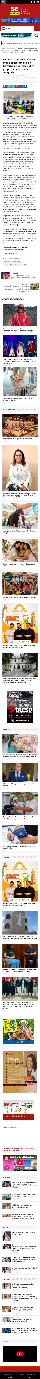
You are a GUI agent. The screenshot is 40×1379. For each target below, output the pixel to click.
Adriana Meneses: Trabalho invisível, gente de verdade (24, 1269)
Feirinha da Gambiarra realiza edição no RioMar (19, 597)
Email (35, 81)
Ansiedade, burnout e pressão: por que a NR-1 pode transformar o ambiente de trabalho (24, 1286)
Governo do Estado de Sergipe (27, 77)
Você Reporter (12, 1378)
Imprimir (28, 81)
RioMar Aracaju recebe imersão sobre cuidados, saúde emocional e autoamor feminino (19, 565)
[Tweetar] (9, 86)
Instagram (9, 249)
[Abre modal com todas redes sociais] (25, 86)
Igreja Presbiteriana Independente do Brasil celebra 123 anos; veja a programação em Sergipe (19, 937)
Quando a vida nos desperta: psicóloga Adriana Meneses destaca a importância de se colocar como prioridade (24, 1247)
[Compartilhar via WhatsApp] (13, 86)
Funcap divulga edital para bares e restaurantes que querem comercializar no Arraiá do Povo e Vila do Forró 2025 (16, 289)
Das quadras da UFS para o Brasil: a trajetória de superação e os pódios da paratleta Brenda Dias (24, 1330)
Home (4, 1378)
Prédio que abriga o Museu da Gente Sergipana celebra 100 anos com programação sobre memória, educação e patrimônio (19, 680)
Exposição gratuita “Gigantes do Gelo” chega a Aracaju (18, 532)
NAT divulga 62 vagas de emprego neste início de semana (19, 785)
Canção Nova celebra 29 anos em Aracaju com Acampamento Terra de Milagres (18, 646)
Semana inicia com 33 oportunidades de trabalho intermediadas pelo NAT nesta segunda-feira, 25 (19, 756)
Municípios (22, 1378)
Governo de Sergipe (12, 77)
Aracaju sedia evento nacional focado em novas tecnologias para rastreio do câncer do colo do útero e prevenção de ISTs (19, 495)
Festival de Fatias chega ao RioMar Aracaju (17, 439)
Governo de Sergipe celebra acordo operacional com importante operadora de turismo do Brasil (24, 1216)
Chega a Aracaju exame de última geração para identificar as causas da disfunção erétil (23, 1259)
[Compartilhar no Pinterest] (17, 86)
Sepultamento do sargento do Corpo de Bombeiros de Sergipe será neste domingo (18, 330)
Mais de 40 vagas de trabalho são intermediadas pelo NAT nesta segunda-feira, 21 (19, 818)
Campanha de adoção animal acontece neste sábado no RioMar (18, 399)
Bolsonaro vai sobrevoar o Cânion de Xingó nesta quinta (24, 1195)
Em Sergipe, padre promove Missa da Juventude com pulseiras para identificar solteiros (19, 970)
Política (23, 76)
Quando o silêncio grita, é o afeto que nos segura (23, 1233)
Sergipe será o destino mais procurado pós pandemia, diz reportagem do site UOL (22, 1205)
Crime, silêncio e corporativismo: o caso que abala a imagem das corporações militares (24, 1319)
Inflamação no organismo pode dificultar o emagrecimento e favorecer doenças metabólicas (23, 1309)
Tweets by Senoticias (10, 1127)
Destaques (18, 76)
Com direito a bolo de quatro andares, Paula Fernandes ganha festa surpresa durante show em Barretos (19, 361)
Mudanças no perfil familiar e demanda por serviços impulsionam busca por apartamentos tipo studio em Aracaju (24, 1297)
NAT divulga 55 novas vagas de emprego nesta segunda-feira (18, 847)
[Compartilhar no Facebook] (5, 86)
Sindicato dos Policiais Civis (10, 79)
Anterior (16, 273)
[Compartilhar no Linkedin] (21, 86)
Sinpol (21, 79)
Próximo (24, 284)
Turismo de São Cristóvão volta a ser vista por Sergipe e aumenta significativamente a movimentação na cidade (24, 1185)
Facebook (17, 249)
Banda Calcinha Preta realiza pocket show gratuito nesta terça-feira (23, 277)
